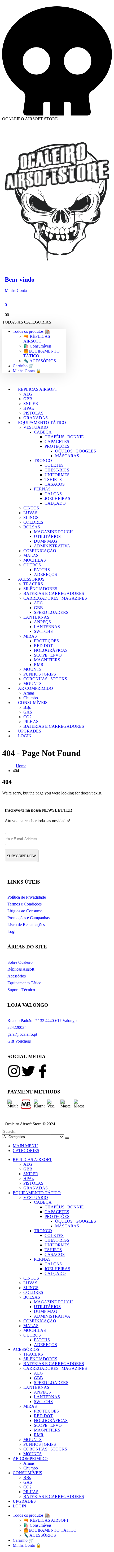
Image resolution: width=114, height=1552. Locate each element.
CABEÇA (43, 432)
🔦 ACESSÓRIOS (39, 361)
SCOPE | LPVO (48, 655)
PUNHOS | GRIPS (39, 674)
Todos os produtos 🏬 (31, 331)
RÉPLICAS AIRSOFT (37, 389)
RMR (38, 664)
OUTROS (32, 565)
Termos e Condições (24, 904)
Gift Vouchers (19, 1041)
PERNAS (42, 489)
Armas (28, 693)
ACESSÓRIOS (31, 579)
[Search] (67, 1138)
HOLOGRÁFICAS (51, 650)
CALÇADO (55, 503)
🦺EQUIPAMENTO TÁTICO (50, 1530)
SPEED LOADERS (51, 612)
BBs (27, 707)
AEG (27, 394)
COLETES (54, 465)
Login (12, 931)
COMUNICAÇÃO (39, 550)
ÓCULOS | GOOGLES (75, 451)
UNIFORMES (57, 475)
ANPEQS (42, 622)
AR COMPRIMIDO (35, 688)
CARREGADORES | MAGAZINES (55, 598)
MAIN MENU (25, 1146)
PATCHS (42, 569)
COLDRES (33, 522)
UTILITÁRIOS (47, 536)
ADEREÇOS (45, 1344)
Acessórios (16, 976)
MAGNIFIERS (47, 660)
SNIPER (30, 403)
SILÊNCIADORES (40, 588)
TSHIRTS (53, 479)
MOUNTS (32, 669)
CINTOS (31, 508)
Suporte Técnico (21, 989)
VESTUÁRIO (35, 427)
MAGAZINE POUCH (53, 531)
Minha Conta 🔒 (27, 371)
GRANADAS (35, 1188)
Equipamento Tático (24, 983)
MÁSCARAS (67, 456)
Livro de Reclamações (26, 924)
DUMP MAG (45, 541)
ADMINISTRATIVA (52, 546)
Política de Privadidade (26, 897)
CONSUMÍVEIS (32, 702)
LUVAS (30, 512)
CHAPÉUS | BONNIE (64, 437)
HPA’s (28, 408)
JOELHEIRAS (57, 498)
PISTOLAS (33, 413)
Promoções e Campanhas (28, 917)
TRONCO (43, 460)
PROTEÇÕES (57, 446)
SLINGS (30, 517)
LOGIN (25, 736)
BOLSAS (31, 527)
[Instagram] (14, 1071)
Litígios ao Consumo (24, 911)
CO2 (27, 717)
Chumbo (30, 1468)
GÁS (27, 712)
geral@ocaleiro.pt (22, 1034)
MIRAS (30, 636)
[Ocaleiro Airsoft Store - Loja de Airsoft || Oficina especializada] (57, 263)
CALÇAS (53, 493)
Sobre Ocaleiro (20, 962)
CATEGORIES (26, 1150)
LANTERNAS (36, 617)
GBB (27, 399)
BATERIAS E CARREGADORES (53, 593)
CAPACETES (57, 441)
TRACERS (33, 584)
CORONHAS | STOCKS (45, 679)
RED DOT (43, 645)
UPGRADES (24, 1501)
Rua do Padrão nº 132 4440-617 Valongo (42, 1020)
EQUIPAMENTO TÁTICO (42, 422)
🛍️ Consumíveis (37, 346)
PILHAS (30, 721)
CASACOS (55, 484)
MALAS (30, 555)
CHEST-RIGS (57, 470)
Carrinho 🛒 (23, 366)
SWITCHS (43, 631)
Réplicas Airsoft (20, 969)
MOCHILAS (34, 560)
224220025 (17, 1027)
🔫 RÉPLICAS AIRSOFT (36, 338)
